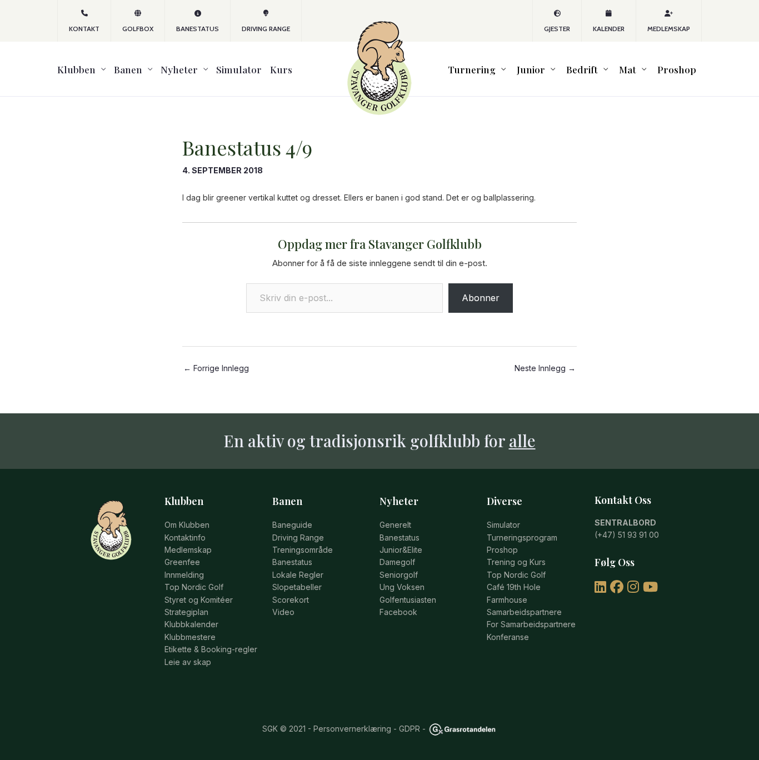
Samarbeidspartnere (524, 612)
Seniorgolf (398, 574)
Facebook (398, 612)
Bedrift (582, 69)
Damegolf (397, 562)
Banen (128, 69)
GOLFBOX (137, 28)
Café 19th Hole (514, 587)
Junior (531, 69)
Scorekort (290, 599)
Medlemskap (668, 28)
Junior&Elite (400, 549)
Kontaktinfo (185, 537)
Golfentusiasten (407, 599)
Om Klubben (186, 524)
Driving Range (266, 28)
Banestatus (197, 28)
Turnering (472, 69)
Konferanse (508, 637)
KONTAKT (84, 28)
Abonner (481, 297)
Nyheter (179, 69)
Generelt (395, 524)
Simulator (239, 69)
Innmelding (184, 574)
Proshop (676, 69)
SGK (270, 728)
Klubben (76, 69)
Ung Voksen (402, 587)
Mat (627, 69)
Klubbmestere (190, 637)
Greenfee (182, 562)
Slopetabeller (297, 587)
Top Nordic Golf (193, 587)
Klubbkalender (191, 624)
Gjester (557, 28)
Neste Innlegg (545, 368)
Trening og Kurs (516, 562)
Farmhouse (507, 599)
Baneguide (292, 524)
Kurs (281, 69)
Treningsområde (302, 549)
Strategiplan (186, 612)
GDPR (409, 728)
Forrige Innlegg (216, 368)
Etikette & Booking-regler (210, 649)
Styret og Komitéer (198, 599)
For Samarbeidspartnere (531, 624)
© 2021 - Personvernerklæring (334, 728)
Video (283, 612)
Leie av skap (187, 662)
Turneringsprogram (522, 537)
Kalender (609, 28)
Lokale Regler (297, 574)
